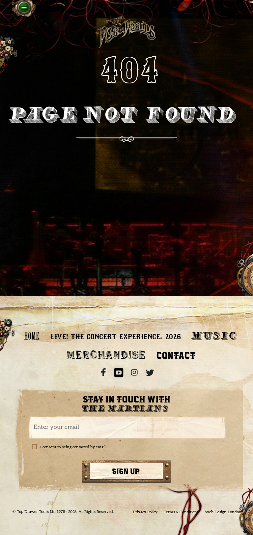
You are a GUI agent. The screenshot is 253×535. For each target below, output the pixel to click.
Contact (176, 355)
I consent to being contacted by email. (73, 447)
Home (31, 337)
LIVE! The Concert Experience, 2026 (115, 337)
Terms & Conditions (181, 512)
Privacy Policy (145, 512)
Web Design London (223, 512)
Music (214, 337)
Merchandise (106, 355)
